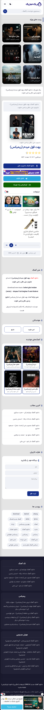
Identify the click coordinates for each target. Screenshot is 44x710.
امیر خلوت (17, 301)
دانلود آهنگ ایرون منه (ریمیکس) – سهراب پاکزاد (22, 602)
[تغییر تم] (10, 4)
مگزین (16, 684)
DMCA (27, 684)
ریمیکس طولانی (12, 535)
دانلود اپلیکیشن (7, 684)
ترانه (12, 524)
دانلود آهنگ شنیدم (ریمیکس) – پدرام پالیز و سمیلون (22, 624)
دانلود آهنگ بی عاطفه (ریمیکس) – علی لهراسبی (22, 613)
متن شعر (13, 540)
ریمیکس (31, 253)
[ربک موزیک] (33, 4)
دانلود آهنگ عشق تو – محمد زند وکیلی (26, 435)
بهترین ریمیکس (24, 524)
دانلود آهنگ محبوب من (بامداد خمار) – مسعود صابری (23, 427)
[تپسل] (4, 171)
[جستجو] (5, 11)
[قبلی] (6, 245)
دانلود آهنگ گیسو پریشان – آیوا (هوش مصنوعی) (22, 641)
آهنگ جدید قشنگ (15, 519)
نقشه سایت (22, 687)
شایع (7, 297)
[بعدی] (16, 245)
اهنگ (36, 524)
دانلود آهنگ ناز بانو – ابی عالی (29, 441)
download (16, 514)
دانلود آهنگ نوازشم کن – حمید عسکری (26, 413)
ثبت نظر (33, 493)
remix (27, 519)
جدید (36, 529)
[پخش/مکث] (11, 245)
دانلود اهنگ (13, 529)
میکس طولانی (13, 545)
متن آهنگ (34, 540)
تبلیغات (21, 684)
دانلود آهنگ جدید (37, 684)
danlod (26, 514)
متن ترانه (23, 540)
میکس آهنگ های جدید (30, 545)
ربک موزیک (37, 90)
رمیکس (35, 535)
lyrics (36, 519)
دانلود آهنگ (26, 529)
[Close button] (42, 694)
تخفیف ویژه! (11, 707)
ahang (35, 514)
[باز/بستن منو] (5, 4)
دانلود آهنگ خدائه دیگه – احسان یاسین (26, 419)
